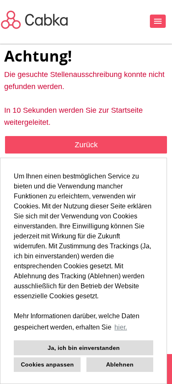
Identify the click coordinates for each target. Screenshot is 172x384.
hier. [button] (120, 327)
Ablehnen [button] (120, 364)
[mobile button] (158, 21)
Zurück (86, 145)
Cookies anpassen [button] (47, 364)
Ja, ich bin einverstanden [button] (84, 347)
